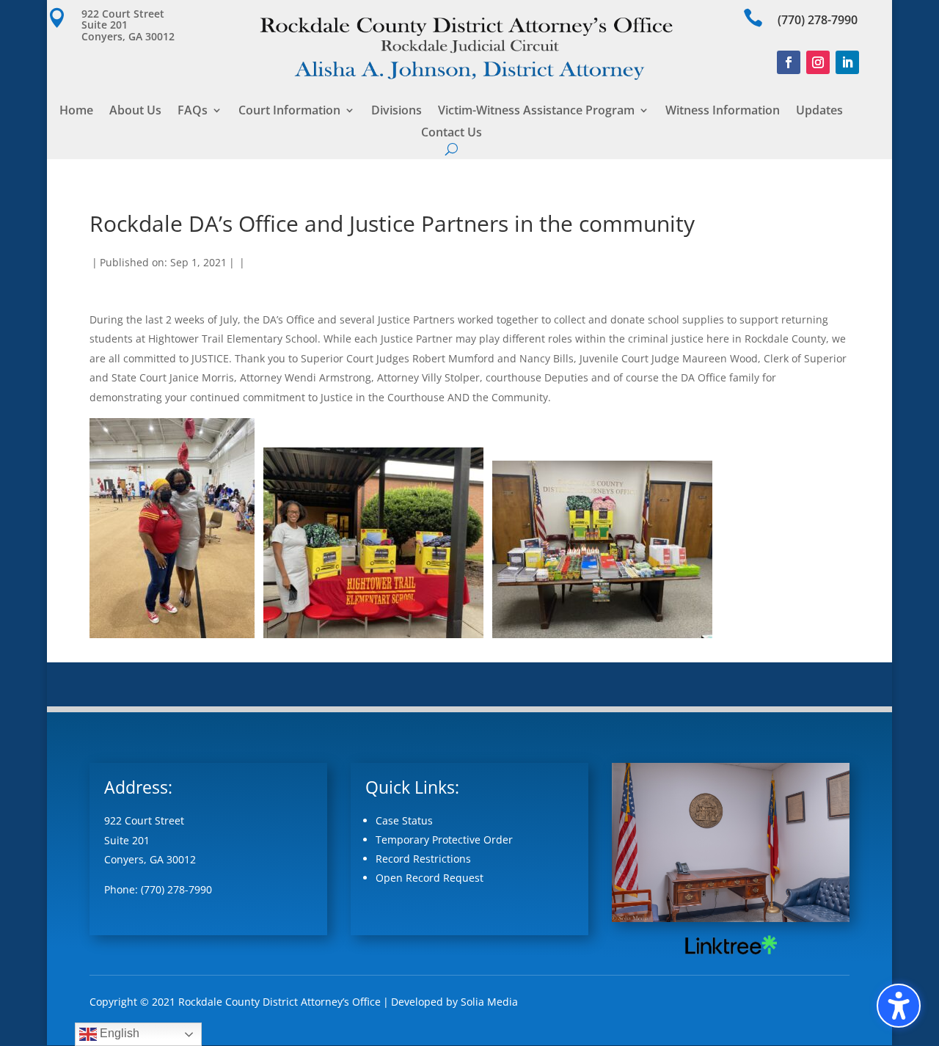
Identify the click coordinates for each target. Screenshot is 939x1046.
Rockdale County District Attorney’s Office (279, 1002)
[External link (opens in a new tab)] (730, 954)
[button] (133, 25)
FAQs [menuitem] (193, 111)
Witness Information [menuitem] (722, 111)
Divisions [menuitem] (396, 111)
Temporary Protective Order (444, 839)
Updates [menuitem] (819, 111)
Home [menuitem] (76, 111)
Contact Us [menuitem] (451, 133)
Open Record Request (429, 878)
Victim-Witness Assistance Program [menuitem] (536, 111)
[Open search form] (451, 149)
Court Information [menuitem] (289, 111)
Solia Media (489, 1002)
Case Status (404, 820)
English (118, 1033)
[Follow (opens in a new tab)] (788, 62)
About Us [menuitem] (135, 111)
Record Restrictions (423, 859)
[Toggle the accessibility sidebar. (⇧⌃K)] (899, 1006)
